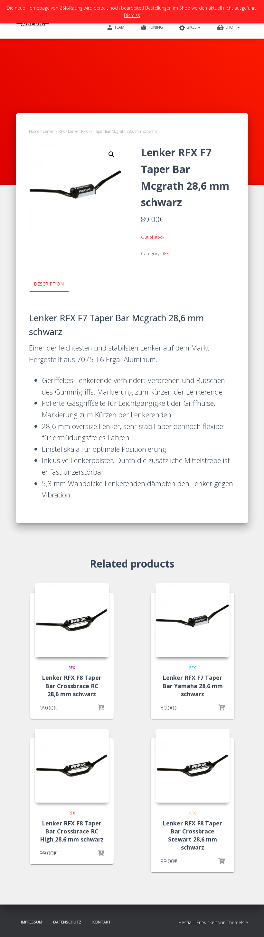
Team (119, 27)
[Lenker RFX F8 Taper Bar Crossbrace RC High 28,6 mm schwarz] (72, 766)
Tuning (155, 27)
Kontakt (101, 922)
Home (34, 131)
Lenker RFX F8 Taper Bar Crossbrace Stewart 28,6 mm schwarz (192, 835)
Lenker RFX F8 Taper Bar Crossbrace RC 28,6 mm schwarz (71, 685)
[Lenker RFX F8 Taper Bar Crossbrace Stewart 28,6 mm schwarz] (193, 766)
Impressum (31, 922)
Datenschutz (67, 922)
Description (49, 284)
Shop (231, 27)
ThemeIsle (237, 922)
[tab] (53, 284)
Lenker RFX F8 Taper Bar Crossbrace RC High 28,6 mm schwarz (72, 831)
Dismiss (132, 15)
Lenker (49, 131)
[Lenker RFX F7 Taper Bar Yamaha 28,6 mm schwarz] (193, 620)
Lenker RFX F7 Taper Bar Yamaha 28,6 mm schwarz (192, 685)
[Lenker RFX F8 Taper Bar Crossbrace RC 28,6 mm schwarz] (72, 620)
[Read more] (101, 708)
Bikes (192, 27)
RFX (61, 131)
